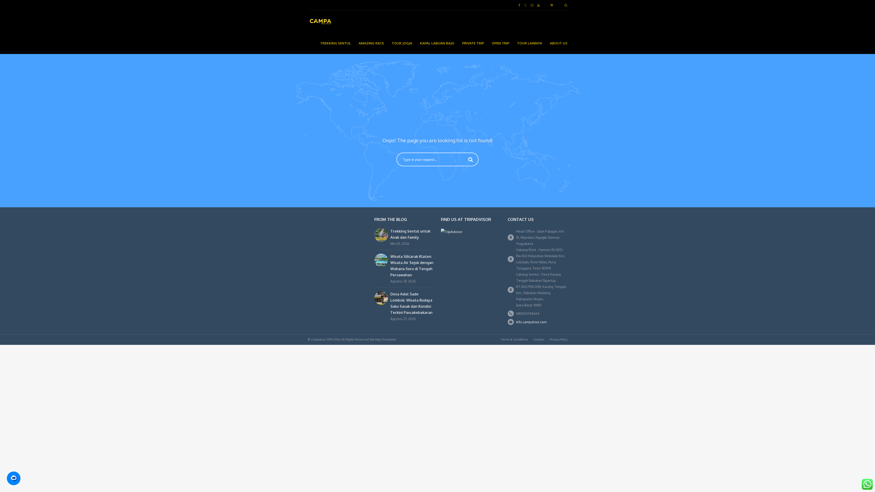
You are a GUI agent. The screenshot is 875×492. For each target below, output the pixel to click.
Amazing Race (371, 43)
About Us (558, 43)
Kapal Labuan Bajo (437, 43)
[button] (14, 478)
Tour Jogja (402, 43)
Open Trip (500, 43)
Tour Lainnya (529, 43)
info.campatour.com (531, 322)
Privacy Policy (558, 339)
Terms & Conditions (514, 339)
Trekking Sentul (335, 43)
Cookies (538, 339)
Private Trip (473, 43)
